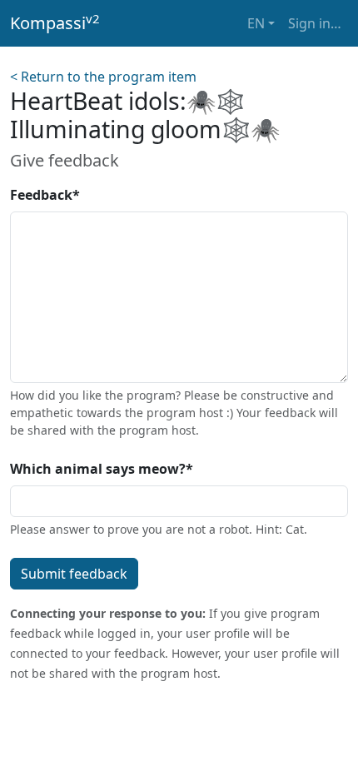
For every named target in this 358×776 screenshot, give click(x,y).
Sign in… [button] (314, 23)
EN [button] (256, 23)
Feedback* (45, 195)
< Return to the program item (103, 76)
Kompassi (55, 22)
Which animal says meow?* (101, 469)
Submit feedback (74, 574)
